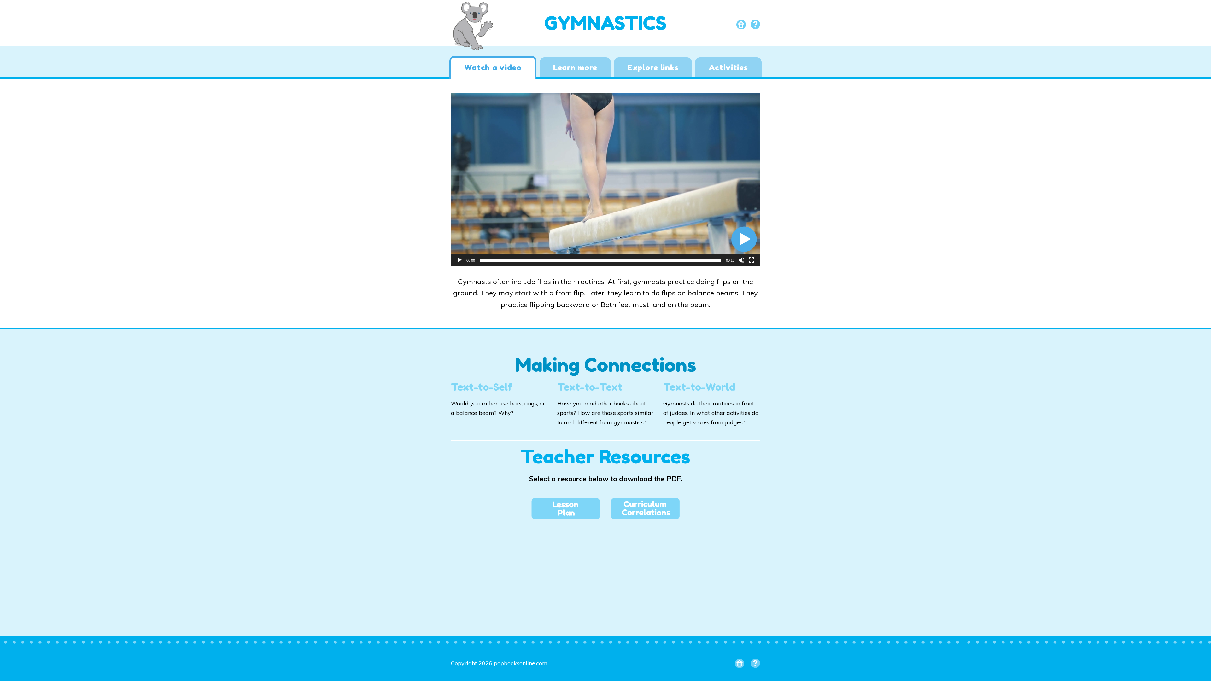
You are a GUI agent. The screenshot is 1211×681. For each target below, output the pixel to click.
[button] (744, 239)
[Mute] (741, 260)
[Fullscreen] (751, 260)
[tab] (492, 67)
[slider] (600, 260)
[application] (605, 179)
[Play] (459, 260)
